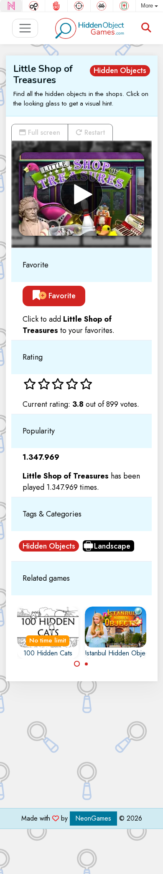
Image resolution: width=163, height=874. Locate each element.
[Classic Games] (101, 6)
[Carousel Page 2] (86, 664)
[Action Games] (78, 6)
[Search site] (146, 28)
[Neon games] (11, 6)
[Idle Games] (33, 6)
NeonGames (93, 818)
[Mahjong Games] (124, 6)
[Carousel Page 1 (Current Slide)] (77, 664)
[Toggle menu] (25, 28)
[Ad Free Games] (56, 6)
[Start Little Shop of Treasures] (81, 194)
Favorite (61, 295)
